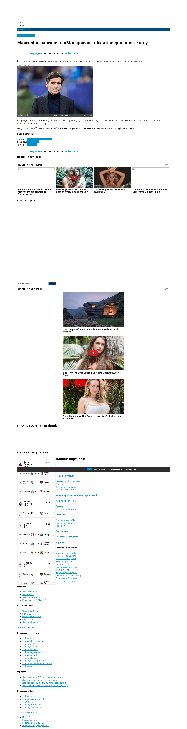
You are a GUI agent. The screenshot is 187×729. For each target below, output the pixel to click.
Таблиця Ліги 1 (29, 655)
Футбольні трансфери (66, 486)
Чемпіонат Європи (31, 616)
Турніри (60, 542)
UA (23, 25)
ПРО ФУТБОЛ (31, 712)
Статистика (62, 531)
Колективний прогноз (67, 509)
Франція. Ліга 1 (63, 569)
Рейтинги (61, 514)
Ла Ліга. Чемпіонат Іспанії (39, 139)
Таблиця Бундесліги (32, 652)
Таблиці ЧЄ (27, 701)
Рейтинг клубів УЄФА (66, 523)
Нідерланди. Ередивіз (66, 572)
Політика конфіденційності (35, 725)
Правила (60, 506)
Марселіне (32, 144)
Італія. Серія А (62, 564)
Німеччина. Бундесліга (67, 567)
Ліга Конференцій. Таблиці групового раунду (44, 682)
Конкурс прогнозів (66, 500)
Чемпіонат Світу (30, 611)
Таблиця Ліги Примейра (34, 660)
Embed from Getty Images (26, 65)
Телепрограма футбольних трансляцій (76, 495)
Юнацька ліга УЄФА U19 (34, 600)
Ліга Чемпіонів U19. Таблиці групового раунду (45, 685)
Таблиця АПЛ (28, 644)
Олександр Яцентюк (34, 53)
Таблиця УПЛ (28, 638)
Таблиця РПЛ (28, 666)
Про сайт (26, 717)
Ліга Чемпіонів (29, 591)
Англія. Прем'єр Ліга (66, 558)
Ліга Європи (28, 594)
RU (23, 22)
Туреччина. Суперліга (66, 578)
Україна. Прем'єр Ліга (66, 553)
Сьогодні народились (67, 536)
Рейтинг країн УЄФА (66, 520)
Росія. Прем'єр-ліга (65, 581)
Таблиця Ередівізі (31, 658)
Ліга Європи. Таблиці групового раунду (41, 680)
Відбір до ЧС (28, 613)
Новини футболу (65, 475)
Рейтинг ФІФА (62, 525)
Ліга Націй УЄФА (30, 622)
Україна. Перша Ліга (66, 555)
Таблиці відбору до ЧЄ (33, 704)
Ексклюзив (22, 35)
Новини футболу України (68, 481)
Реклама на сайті (30, 720)
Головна (26, 29)
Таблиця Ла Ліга (30, 646)
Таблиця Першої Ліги (32, 641)
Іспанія (31, 35)
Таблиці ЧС (27, 696)
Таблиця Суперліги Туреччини (37, 663)
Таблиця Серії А (30, 649)
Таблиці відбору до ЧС (33, 699)
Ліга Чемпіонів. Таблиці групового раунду (43, 677)
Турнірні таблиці (26, 627)
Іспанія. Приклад (64, 561)
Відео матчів (62, 484)
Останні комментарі (66, 489)
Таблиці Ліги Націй (31, 707)
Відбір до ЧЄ (28, 619)
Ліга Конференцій (31, 597)
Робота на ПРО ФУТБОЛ (34, 722)
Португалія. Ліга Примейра (69, 575)
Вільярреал (33, 141)
